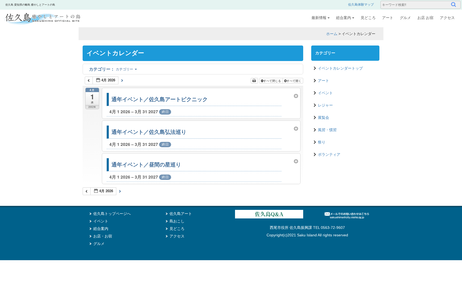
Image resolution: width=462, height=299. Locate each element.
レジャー (325, 105)
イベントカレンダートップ (340, 68)
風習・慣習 (327, 130)
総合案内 (343, 18)
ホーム (331, 34)
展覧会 (323, 117)
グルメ (405, 18)
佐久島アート (181, 213)
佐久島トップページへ (112, 213)
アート (387, 18)
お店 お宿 (425, 18)
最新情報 (318, 18)
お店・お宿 (102, 236)
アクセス (447, 18)
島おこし (177, 221)
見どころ (368, 18)
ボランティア (329, 154)
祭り (321, 142)
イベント (325, 93)
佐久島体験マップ (361, 4)
